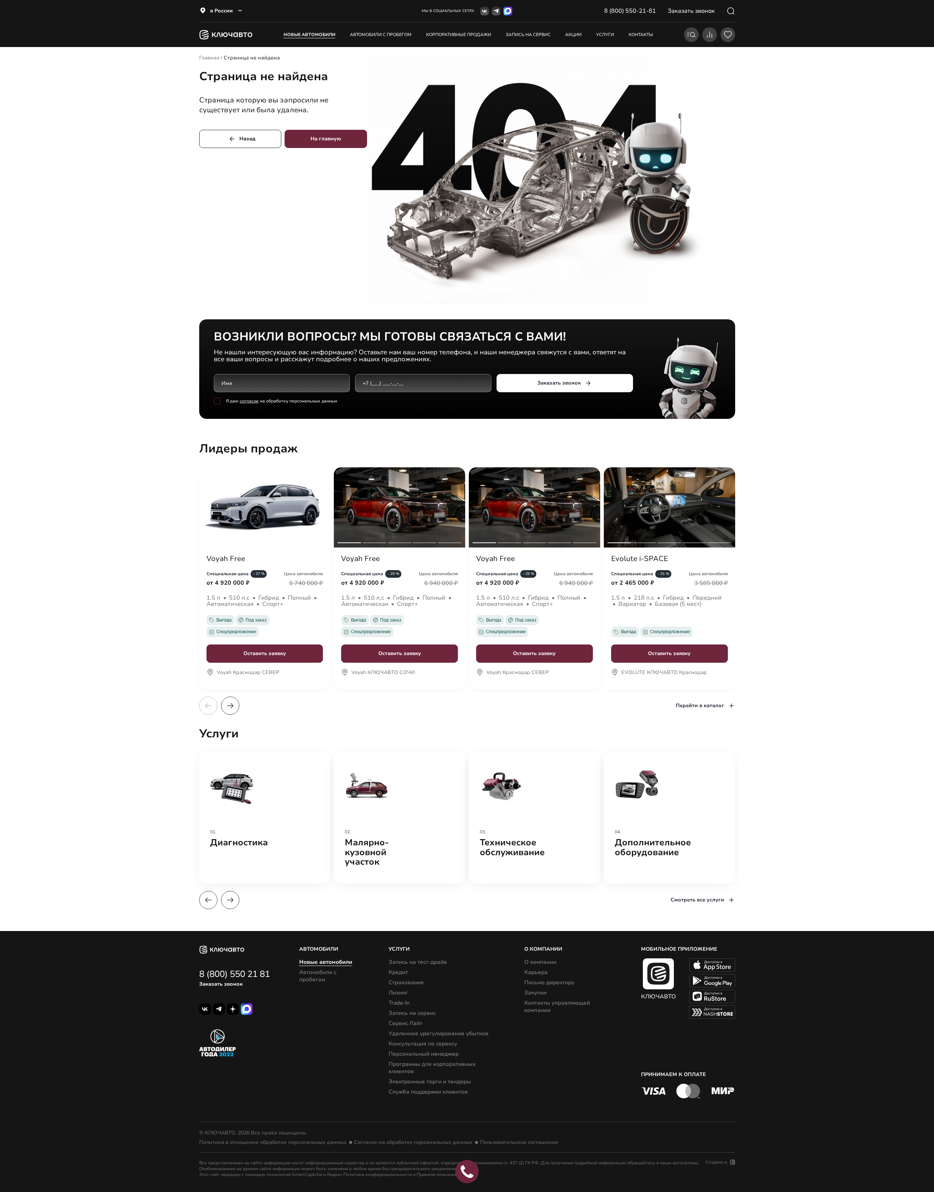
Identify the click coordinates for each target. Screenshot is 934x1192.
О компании (540, 962)
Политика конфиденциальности (377, 1174)
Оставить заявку (264, 653)
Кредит (398, 972)
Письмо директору (549, 982)
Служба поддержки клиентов (428, 1091)
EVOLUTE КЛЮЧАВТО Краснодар (664, 673)
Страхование (406, 982)
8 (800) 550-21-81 (630, 11)
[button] (230, 706)
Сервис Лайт (405, 1023)
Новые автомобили (309, 35)
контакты (641, 35)
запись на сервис (528, 35)
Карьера (536, 972)
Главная (209, 57)
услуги (605, 35)
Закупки (535, 992)
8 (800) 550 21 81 (234, 974)
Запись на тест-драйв (418, 962)
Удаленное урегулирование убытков (439, 1033)
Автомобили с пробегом (381, 35)
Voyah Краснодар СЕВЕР (248, 673)
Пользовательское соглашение (519, 1142)
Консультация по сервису (423, 1043)
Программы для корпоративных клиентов (432, 1067)
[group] (265, 818)
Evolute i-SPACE (639, 559)
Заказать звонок (559, 382)
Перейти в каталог (700, 705)
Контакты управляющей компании (557, 1006)
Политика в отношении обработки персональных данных (273, 1142)
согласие (249, 401)
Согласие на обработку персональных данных (413, 1142)
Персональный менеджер (424, 1053)
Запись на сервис (412, 1013)
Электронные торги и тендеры (430, 1081)
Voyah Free (226, 559)
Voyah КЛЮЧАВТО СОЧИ (383, 673)
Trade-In (399, 1002)
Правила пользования (440, 1174)
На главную (325, 138)
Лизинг (398, 992)
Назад (247, 138)
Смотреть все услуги (697, 899)
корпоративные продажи (458, 35)
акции (573, 35)
